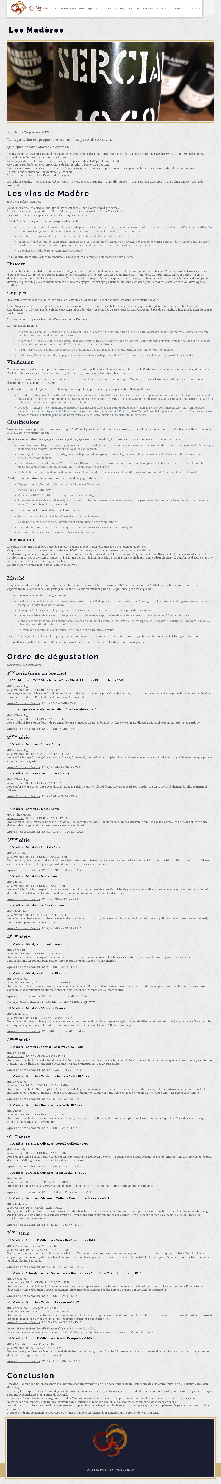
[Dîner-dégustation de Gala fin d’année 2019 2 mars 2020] (3, 1470)
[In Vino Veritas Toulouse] (29, 7)
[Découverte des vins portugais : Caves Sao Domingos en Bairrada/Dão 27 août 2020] (218, 1470)
